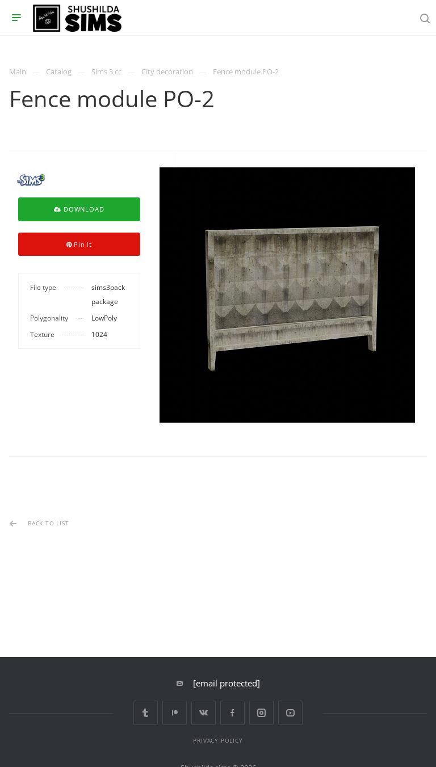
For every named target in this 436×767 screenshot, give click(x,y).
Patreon (174, 713)
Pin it (82, 244)
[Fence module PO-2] (287, 295)
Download (82, 209)
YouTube (290, 713)
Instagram (261, 713)
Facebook (232, 713)
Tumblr (145, 713)
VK (203, 713)
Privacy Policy (217, 740)
